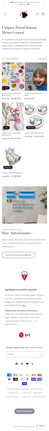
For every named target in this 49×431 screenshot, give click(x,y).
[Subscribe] (40, 354)
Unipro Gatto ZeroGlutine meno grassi (11, 94)
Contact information (13, 396)
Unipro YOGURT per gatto (12, 173)
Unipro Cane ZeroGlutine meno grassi (11, 134)
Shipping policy (36, 389)
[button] (5, 14)
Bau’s (14, 389)
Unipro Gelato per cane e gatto (34, 94)
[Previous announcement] (4, 3)
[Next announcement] (44, 3)
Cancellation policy (38, 396)
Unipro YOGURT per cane (34, 133)
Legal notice (26, 396)
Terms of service (14, 393)
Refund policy (38, 393)
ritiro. (23, 305)
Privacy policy (26, 393)
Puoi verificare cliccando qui (18, 255)
